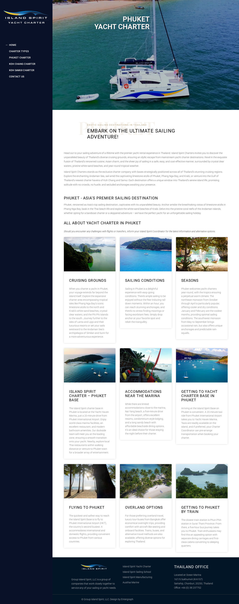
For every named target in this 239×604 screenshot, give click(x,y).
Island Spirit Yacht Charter (137, 566)
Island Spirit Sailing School (137, 571)
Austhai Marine (131, 582)
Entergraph (127, 599)
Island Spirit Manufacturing (137, 577)
